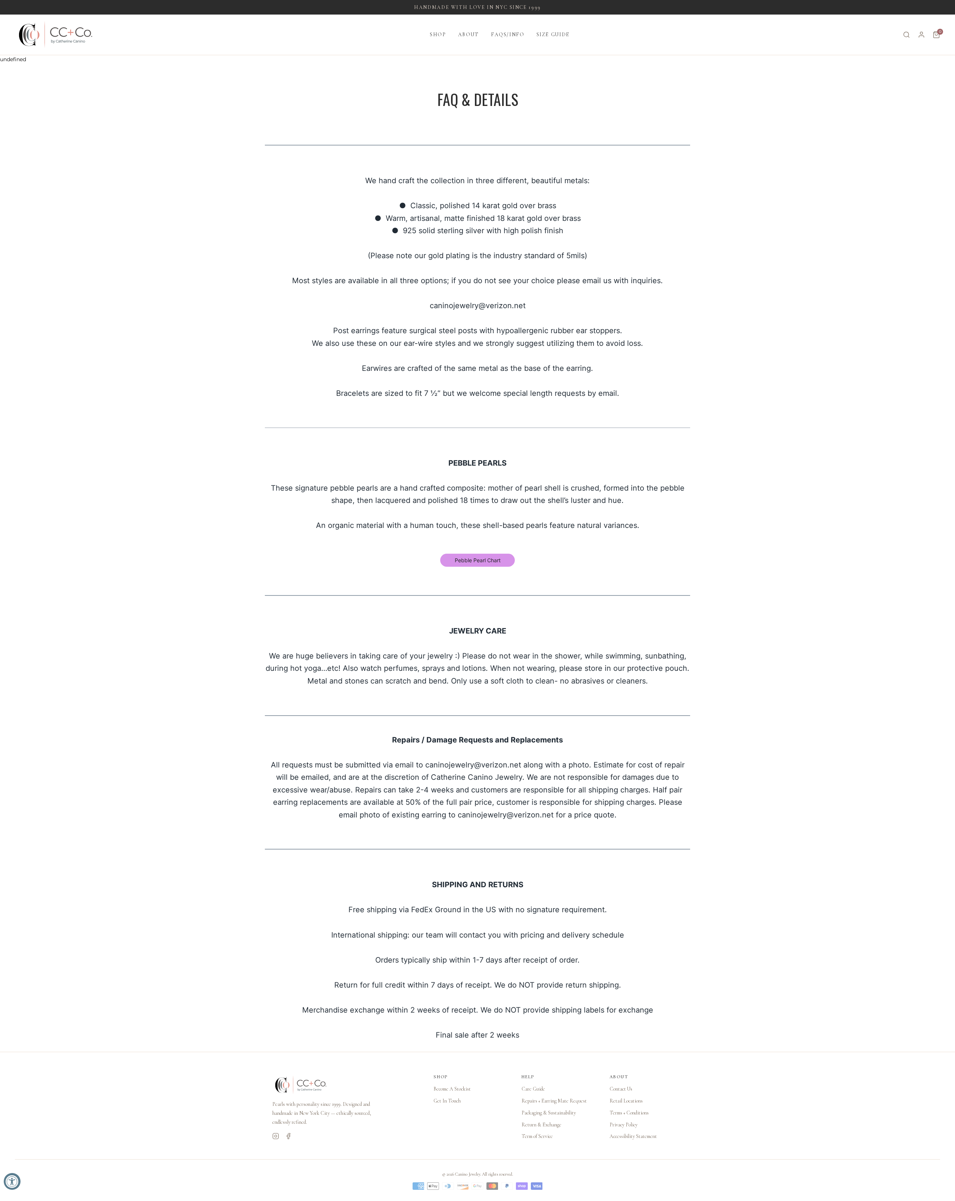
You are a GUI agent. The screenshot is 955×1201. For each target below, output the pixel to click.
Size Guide (553, 34)
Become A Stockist (452, 1089)
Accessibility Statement (633, 1136)
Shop (438, 34)
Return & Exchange (541, 1125)
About (468, 34)
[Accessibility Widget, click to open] (12, 1181)
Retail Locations (626, 1101)
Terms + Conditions (629, 1113)
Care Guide (533, 1089)
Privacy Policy (624, 1125)
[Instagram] (275, 1136)
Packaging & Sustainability (549, 1113)
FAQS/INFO (508, 34)
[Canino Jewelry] (345, 1085)
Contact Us (621, 1089)
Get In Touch (447, 1101)
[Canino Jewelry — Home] (56, 35)
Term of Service (537, 1136)
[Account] (921, 34)
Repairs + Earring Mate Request (554, 1101)
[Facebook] (288, 1136)
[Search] (906, 34)
